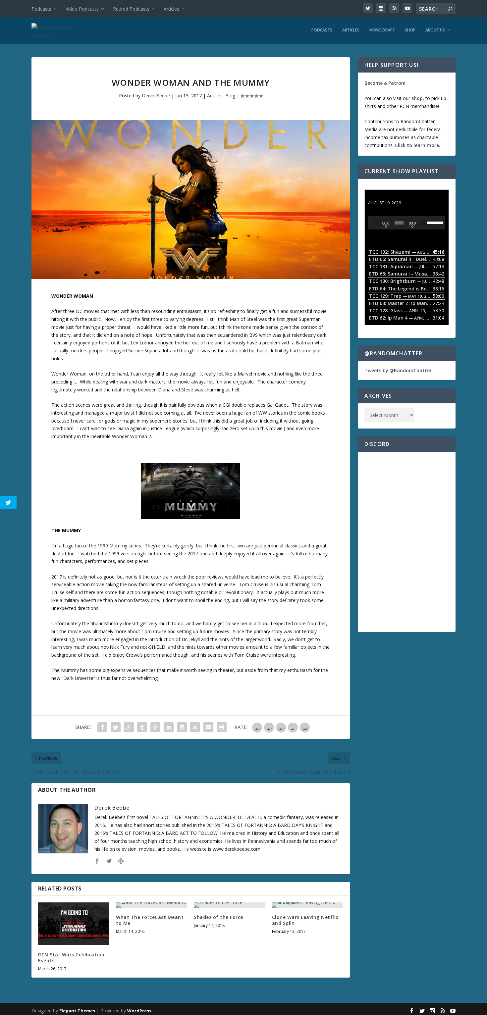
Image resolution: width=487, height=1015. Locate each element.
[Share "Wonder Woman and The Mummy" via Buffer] (182, 727)
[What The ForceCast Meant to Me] (151, 905)
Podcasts (41, 9)
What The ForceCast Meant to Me (150, 920)
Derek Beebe (156, 95)
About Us (435, 30)
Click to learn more (417, 145)
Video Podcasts (82, 9)
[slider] (434, 222)
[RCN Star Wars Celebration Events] (73, 923)
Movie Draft (382, 30)
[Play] (377, 223)
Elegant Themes (77, 1011)
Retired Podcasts (131, 9)
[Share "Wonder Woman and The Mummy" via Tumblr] (142, 727)
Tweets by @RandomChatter (398, 370)
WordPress (139, 1011)
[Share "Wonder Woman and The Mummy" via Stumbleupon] (195, 727)
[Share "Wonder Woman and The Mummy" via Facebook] (102, 727)
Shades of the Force (218, 917)
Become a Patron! (385, 83)
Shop (410, 30)
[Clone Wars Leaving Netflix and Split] (307, 905)
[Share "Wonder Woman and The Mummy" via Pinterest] (155, 727)
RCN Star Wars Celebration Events (71, 957)
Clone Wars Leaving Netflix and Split (305, 920)
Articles (171, 9)
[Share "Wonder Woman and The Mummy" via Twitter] (115, 727)
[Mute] (424, 223)
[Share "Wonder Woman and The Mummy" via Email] (208, 727)
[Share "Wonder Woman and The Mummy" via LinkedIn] (168, 727)
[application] (406, 222)
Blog (230, 95)
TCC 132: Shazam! (388, 196)
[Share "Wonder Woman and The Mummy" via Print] (221, 727)
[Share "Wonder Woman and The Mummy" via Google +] (128, 727)
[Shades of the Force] (229, 905)
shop (417, 98)
